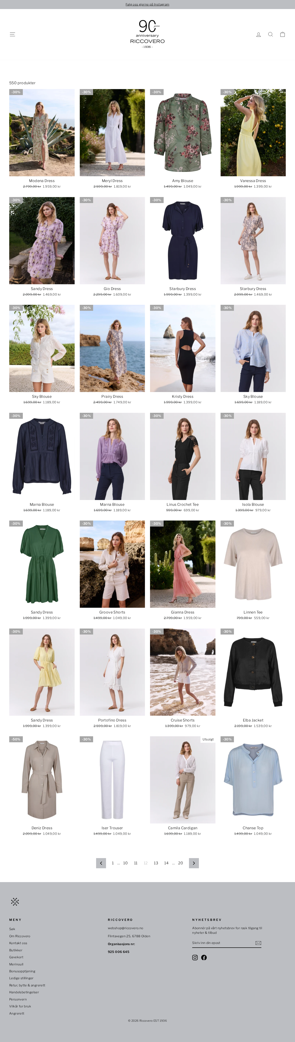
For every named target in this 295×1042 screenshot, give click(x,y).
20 (180, 863)
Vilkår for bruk (20, 1006)
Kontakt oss (18, 943)
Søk (12, 929)
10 (125, 863)
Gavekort (16, 957)
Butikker (15, 950)
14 (166, 863)
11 (136, 863)
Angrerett (16, 1013)
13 (156, 863)
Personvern (18, 999)
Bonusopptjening (22, 971)
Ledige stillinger (21, 978)
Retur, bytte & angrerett (27, 985)
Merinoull (16, 964)
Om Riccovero (19, 936)
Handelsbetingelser (24, 992)
